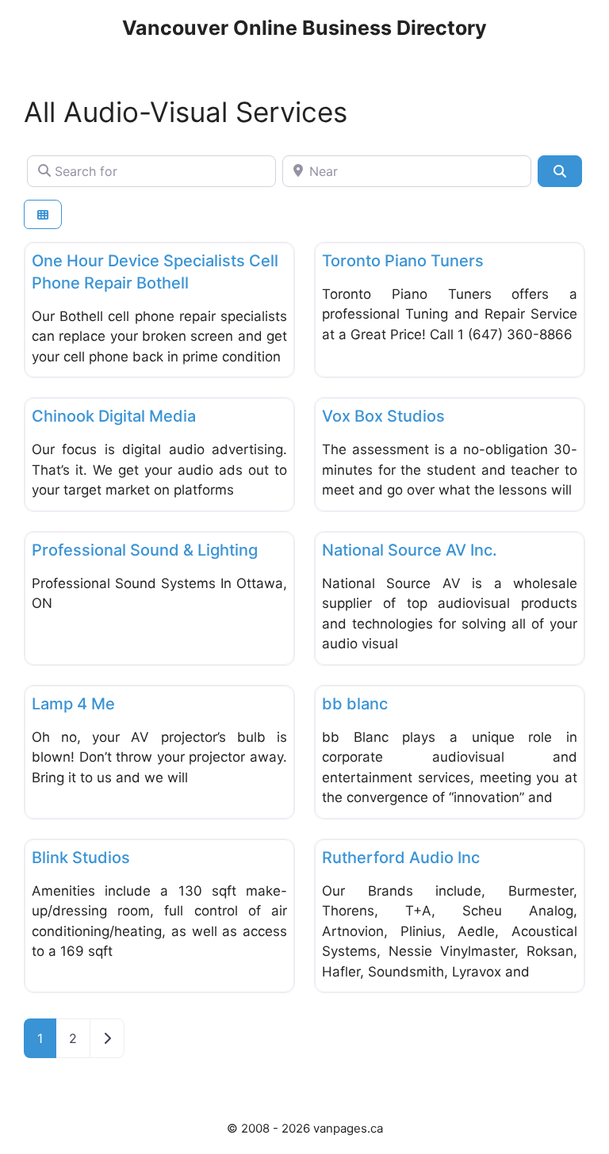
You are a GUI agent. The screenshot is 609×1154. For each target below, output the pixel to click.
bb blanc (355, 703)
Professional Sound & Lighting (145, 550)
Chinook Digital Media (114, 416)
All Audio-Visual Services (185, 111)
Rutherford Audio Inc (401, 857)
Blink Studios (81, 857)
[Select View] (43, 214)
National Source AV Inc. (409, 550)
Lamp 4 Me (73, 703)
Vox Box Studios (383, 416)
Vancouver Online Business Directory (304, 28)
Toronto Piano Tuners (403, 260)
